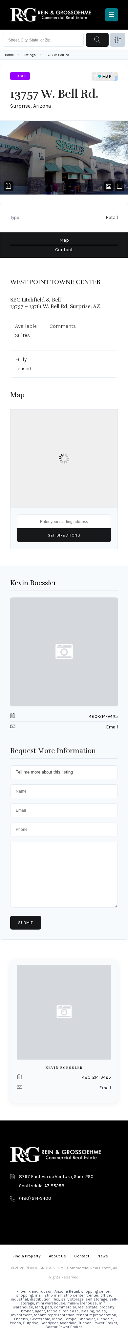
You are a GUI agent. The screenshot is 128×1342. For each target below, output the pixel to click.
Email (112, 727)
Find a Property (26, 1256)
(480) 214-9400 (35, 1198)
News (102, 1256)
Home (9, 55)
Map (64, 240)
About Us (57, 1256)
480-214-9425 (103, 716)
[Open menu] (111, 14)
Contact (64, 249)
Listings (29, 55)
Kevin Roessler (33, 583)
